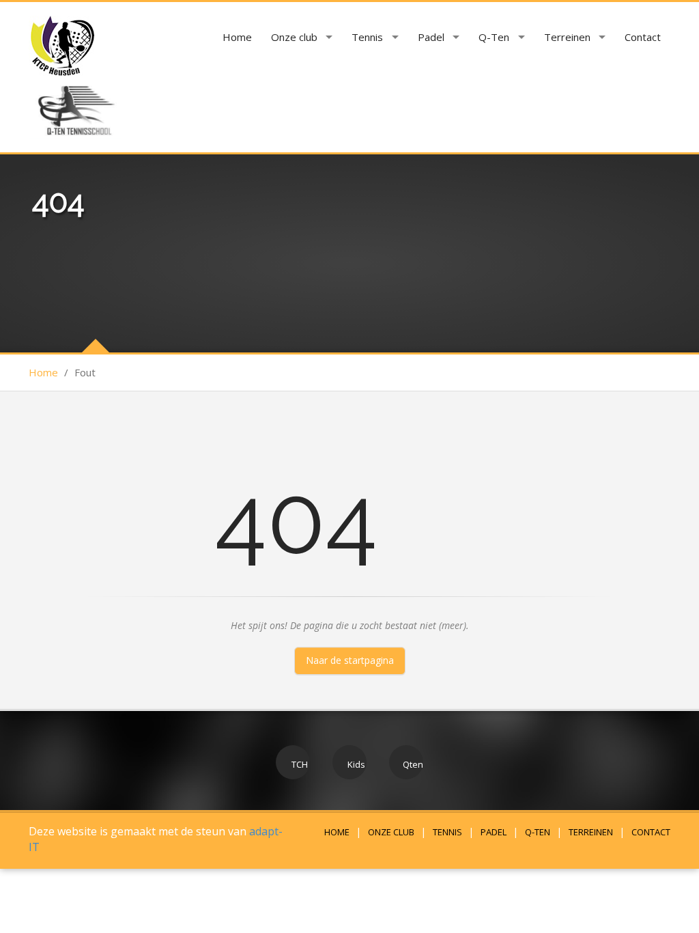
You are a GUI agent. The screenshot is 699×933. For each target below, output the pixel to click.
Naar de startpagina (350, 660)
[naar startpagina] (61, 45)
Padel (431, 37)
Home (237, 37)
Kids (355, 764)
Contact (643, 37)
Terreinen (567, 37)
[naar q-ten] (75, 106)
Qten (412, 764)
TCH (298, 764)
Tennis (367, 37)
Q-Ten (494, 37)
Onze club (294, 37)
